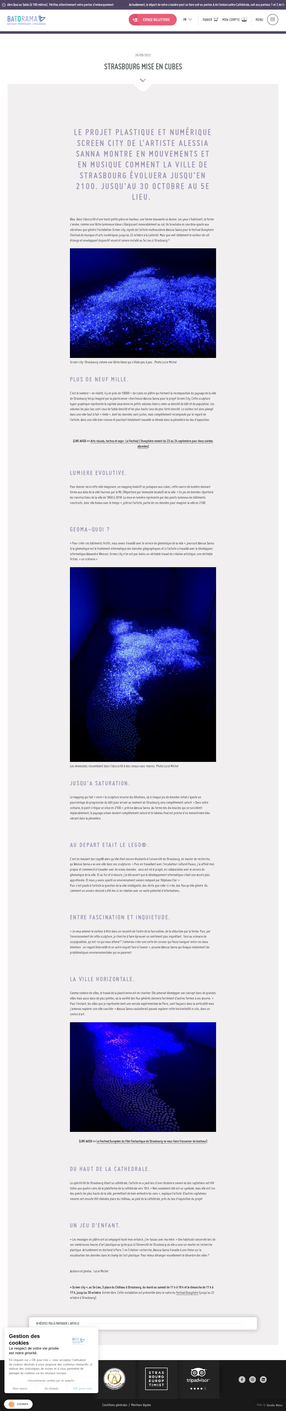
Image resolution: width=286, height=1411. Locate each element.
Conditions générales (114, 1405)
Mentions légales (141, 1405)
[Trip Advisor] (198, 1379)
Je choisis (51, 1388)
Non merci (20, 1388)
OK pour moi (82, 1388)
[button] (18, 1404)
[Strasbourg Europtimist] (156, 1380)
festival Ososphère (187, 1292)
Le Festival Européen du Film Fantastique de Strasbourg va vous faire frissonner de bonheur (151, 1141)
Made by (264, 1405)
